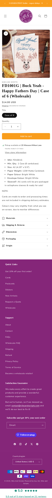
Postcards (10, 283)
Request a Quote (13, 302)
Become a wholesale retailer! (19, 373)
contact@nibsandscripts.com (25, 405)
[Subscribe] (42, 425)
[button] (5, 16)
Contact (9, 331)
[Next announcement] (47, 3)
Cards (8, 277)
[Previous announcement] (5, 3)
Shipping (5, 106)
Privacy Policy (11, 361)
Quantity (5, 121)
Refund (8, 355)
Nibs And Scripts (17, 481)
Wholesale (10, 308)
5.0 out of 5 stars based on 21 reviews (26, 496)
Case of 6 (9, 115)
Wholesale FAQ (12, 343)
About (8, 325)
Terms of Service (13, 367)
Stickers (9, 289)
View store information (15, 152)
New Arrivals (11, 295)
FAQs (7, 337)
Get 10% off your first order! (18, 271)
